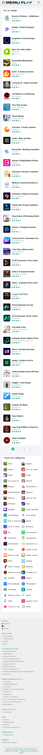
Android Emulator (9, 722)
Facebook (7, 623)
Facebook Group (9, 639)
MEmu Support (8, 636)
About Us (6, 719)
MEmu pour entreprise (10, 742)
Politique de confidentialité (28, 751)
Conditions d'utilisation (11, 751)
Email (5, 644)
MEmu (17, 2)
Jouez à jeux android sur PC (12, 727)
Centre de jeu (8, 712)
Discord (6, 641)
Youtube (6, 628)
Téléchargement (8, 735)
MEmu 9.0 (7, 725)
